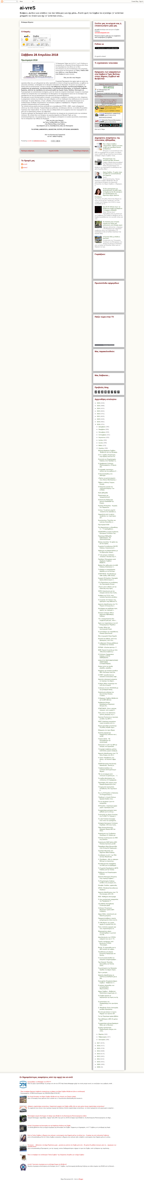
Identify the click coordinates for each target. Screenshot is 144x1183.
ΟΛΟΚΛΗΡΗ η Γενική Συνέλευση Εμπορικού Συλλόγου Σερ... (108, 532)
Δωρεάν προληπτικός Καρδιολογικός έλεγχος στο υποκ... (107, 1029)
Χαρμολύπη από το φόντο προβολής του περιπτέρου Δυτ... (107, 515)
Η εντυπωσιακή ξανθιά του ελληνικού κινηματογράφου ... (108, 958)
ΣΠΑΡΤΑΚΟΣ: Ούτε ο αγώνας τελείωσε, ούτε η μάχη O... (107, 709)
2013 (98, 1053)
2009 (98, 1064)
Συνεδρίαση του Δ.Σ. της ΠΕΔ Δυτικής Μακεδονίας (107, 855)
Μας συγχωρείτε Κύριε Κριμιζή (107, 636)
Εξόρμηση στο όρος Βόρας (106, 730)
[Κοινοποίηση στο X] (56, 141)
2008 (98, 1067)
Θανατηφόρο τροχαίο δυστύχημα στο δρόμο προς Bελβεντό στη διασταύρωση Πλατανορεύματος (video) (57, 1116)
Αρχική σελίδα (54, 151)
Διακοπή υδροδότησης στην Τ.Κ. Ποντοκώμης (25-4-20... (108, 893)
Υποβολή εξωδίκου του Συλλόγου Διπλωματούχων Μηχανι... (107, 769)
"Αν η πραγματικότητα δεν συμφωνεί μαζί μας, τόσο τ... (107, 619)
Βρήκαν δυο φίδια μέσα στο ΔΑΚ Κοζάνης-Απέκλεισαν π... (108, 566)
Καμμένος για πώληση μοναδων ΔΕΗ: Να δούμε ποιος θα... (108, 671)
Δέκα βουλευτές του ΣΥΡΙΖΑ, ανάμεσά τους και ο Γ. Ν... (107, 938)
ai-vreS (27, 7)
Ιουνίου (101, 443)
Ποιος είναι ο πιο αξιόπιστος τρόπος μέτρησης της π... (106, 713)
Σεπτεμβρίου (103, 435)
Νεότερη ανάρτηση (27, 151)
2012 (98, 1056)
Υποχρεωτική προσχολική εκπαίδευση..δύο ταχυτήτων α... (107, 788)
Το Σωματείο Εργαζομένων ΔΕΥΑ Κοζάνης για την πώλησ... (108, 869)
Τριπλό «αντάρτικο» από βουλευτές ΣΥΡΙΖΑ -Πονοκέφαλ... (105, 943)
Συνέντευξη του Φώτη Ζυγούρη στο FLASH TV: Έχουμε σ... (107, 815)
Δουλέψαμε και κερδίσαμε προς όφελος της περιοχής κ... (107, 609)
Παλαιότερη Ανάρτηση (80, 151)
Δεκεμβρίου (102, 427)
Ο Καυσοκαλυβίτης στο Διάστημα (105, 474)
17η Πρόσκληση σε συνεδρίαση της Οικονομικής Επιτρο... (108, 583)
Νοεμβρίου (102, 429)
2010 (98, 1061)
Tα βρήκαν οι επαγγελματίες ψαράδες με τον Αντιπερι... (107, 570)
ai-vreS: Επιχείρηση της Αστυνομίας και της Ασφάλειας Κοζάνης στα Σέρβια (49, 1125)
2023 (98, 411)
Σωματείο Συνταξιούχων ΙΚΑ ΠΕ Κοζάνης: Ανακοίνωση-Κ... (108, 547)
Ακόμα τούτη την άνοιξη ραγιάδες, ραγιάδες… (105, 667)
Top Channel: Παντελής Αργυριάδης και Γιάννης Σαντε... (106, 963)
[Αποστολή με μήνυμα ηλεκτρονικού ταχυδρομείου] (52, 141)
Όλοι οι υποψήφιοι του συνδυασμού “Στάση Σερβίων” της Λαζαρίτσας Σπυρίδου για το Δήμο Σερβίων (56, 1154)
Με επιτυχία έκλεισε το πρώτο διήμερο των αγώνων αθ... (107, 1012)
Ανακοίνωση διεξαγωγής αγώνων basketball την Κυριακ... (106, 501)
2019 (98, 422)
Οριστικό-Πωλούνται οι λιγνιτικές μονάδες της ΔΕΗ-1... (108, 718)
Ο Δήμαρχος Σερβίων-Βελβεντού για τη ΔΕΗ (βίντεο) (108, 699)
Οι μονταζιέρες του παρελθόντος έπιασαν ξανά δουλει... (108, 632)
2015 (98, 1048)
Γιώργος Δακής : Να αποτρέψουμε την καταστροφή (104, 740)
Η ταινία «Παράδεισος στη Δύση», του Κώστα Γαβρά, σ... (107, 759)
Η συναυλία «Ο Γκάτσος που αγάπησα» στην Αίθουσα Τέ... (108, 600)
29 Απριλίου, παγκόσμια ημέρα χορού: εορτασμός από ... (107, 806)
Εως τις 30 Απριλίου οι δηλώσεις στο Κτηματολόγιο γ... (108, 793)
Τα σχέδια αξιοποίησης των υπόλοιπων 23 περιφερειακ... (107, 779)
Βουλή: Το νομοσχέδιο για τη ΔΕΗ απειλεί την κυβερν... (107, 948)
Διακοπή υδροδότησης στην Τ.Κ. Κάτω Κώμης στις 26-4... (108, 754)
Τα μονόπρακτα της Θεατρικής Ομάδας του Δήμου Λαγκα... (107, 969)
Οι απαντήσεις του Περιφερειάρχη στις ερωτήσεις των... (108, 1003)
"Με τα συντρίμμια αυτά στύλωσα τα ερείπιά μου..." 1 (107, 774)
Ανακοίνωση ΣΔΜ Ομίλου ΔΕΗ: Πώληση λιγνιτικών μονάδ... (107, 843)
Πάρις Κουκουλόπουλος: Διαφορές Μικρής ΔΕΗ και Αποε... (106, 829)
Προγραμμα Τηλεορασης (108, 345)
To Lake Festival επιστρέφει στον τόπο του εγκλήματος (107, 819)
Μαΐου (101, 445)
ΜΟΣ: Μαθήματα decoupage (107, 896)
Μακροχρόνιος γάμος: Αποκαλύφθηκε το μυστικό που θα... (107, 932)
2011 (98, 1059)
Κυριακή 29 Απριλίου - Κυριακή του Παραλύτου (107, 506)
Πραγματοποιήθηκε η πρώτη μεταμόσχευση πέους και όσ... (108, 919)
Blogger (81, 1179)
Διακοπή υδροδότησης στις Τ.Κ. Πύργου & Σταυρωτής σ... (108, 605)
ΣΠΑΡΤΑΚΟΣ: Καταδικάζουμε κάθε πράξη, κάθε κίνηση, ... (107, 574)
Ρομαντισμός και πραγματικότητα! (104, 496)
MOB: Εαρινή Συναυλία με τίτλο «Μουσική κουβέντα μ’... (107, 650)
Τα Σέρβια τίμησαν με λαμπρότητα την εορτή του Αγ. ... (108, 997)
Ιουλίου (101, 440)
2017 (98, 1043)
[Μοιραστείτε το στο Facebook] (57, 141)
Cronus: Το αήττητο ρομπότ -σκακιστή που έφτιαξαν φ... (107, 510)
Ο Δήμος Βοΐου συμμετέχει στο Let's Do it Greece (107, 684)
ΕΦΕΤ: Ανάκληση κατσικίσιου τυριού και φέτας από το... (107, 722)
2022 (98, 413)
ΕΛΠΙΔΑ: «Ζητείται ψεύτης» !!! (107, 647)
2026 (98, 403)
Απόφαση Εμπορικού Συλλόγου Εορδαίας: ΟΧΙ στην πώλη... (108, 824)
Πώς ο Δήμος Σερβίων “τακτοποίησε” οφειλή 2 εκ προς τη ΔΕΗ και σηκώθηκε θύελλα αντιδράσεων (112, 146)
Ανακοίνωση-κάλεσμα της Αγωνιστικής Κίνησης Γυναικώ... (106, 693)
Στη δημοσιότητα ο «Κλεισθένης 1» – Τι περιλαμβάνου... (108, 528)
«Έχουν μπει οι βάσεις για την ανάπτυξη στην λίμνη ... (107, 587)
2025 (98, 405)
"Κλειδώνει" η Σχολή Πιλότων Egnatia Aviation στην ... (107, 798)
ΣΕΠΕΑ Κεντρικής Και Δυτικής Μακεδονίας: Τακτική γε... (107, 764)
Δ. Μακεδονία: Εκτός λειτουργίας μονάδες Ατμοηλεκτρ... (108, 1008)
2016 (98, 1045)
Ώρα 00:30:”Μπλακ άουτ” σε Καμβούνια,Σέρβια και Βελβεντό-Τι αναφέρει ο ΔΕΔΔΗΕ (113, 208)
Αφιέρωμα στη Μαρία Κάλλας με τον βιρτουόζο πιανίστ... (108, 551)
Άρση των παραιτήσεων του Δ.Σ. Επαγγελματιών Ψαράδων (108, 623)
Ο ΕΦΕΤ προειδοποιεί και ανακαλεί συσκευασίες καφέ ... (108, 675)
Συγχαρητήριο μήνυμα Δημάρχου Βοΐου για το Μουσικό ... (108, 1024)
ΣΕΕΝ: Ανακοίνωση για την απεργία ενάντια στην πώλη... (108, 592)
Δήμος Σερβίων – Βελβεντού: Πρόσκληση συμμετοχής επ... (108, 992)
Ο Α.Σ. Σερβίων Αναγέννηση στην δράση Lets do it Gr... (107, 455)
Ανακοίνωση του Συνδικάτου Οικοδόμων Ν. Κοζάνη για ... (107, 834)
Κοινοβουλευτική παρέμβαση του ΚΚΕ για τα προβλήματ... (107, 864)
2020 (98, 419)
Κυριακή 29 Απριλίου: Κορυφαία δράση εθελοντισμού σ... (108, 579)
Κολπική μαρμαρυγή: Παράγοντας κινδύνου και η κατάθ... (107, 734)
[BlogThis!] (54, 141)
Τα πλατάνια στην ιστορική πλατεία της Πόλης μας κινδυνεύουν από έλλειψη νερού (112, 223)
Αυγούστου (102, 437)
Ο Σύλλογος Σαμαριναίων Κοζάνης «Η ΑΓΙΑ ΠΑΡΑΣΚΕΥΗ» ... (106, 656)
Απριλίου (101, 448)
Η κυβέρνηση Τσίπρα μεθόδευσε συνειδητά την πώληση (108, 643)
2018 (98, 424)
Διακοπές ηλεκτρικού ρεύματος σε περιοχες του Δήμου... (107, 680)
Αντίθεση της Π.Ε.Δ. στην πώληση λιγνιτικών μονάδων (107, 596)
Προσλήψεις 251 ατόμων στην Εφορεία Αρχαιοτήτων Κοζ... (107, 783)
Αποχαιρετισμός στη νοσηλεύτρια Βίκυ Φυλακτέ (111, 159)
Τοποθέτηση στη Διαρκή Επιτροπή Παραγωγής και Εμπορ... (106, 953)
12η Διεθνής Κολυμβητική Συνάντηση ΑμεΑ (106, 904)
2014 (98, 1051)
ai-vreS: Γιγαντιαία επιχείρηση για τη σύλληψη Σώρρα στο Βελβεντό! (47, 1164)
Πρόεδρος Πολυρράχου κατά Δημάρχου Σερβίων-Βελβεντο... (107, 560)
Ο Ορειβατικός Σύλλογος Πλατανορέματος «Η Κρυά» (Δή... (107, 465)
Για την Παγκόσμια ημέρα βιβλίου (108, 1016)
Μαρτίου (101, 1034)
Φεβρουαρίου (103, 1037)
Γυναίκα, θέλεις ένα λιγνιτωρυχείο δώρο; (105, 628)
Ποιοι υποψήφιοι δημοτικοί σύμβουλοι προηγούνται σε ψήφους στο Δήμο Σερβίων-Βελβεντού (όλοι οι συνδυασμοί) (53, 1091)
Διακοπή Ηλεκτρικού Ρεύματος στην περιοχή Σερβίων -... (107, 877)
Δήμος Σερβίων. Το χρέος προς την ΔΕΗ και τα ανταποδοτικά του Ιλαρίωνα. (112, 173)
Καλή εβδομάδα (103, 492)
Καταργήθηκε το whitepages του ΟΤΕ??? (39, 1081)
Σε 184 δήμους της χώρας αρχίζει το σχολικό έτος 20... (107, 923)
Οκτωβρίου (102, 432)
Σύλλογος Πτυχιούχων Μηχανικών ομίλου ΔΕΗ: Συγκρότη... (106, 909)
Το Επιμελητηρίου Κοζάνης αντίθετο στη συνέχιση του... (107, 881)
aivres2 (25, 167)
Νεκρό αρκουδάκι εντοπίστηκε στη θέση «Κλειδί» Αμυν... (107, 726)
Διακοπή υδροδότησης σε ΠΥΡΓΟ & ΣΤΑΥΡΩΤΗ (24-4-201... (107, 976)
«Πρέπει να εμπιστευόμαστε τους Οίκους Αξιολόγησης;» (107, 479)
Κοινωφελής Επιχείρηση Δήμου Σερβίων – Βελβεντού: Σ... (107, 981)
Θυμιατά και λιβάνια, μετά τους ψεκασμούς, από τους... (107, 639)
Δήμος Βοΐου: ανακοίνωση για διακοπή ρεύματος (107, 914)
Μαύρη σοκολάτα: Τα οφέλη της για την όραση (108, 542)
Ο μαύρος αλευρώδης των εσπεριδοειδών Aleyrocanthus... (106, 987)
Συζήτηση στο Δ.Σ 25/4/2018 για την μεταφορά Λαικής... (108, 688)
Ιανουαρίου (102, 1039)
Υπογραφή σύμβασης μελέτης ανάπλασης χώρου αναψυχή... (108, 749)
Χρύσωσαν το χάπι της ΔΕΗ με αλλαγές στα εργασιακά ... (107, 745)
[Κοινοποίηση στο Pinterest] (59, 141)
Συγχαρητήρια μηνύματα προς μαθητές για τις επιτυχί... (107, 811)
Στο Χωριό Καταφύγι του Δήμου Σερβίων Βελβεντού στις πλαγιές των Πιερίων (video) (52, 1096)
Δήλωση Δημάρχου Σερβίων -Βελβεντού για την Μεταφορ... (108, 451)
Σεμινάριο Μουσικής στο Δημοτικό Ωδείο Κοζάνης (106, 851)
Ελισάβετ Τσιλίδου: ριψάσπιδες (107, 885)
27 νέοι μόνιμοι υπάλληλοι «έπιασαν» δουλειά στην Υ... (107, 555)
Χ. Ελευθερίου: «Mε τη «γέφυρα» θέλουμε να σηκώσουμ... (108, 860)
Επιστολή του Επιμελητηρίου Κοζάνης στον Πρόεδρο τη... (107, 460)
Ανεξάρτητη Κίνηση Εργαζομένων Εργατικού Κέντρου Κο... (106, 704)
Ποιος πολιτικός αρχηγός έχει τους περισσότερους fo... (107, 927)
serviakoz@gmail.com (102, 32)
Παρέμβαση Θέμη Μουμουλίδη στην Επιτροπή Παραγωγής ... (108, 847)
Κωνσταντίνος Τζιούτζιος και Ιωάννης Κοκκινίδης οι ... (107, 521)
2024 (98, 408)
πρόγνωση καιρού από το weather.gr (36, 47)
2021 (98, 416)
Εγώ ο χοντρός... (103, 972)
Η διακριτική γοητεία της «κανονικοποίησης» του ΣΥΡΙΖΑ (106, 488)
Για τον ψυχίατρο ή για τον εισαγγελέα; (106, 802)
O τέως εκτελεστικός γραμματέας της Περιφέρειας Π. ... (108, 900)
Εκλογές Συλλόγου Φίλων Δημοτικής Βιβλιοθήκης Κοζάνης (106, 614)
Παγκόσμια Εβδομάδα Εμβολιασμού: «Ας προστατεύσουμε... (105, 537)
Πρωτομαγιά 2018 (103, 524)
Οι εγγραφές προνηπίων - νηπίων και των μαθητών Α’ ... (108, 470)
